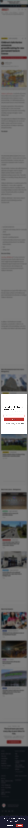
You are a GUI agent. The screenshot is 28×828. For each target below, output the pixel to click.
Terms (19, 423)
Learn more (15, 821)
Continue (14, 419)
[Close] (23, 397)
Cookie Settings (10, 825)
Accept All (19, 825)
